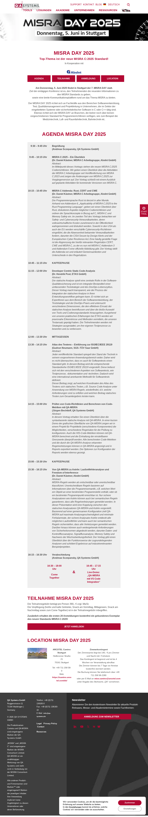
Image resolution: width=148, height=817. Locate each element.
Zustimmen (130, 802)
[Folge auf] (98, 726)
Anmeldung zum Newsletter (101, 716)
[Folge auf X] (88, 726)
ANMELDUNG (88, 78)
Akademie (63, 10)
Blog (99, 4)
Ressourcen (108, 10)
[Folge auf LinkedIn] (75, 727)
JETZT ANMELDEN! (74, 626)
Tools (27, 10)
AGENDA (39, 78)
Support (76, 4)
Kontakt (88, 4)
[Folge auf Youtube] (82, 727)
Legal (39, 723)
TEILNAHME (63, 78)
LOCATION (112, 78)
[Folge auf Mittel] (94, 726)
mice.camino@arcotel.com (107, 678)
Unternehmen (84, 10)
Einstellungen (75, 807)
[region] (74, 27)
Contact (40, 727)
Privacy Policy (50, 723)
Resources (41, 732)
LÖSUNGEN (44, 10)
